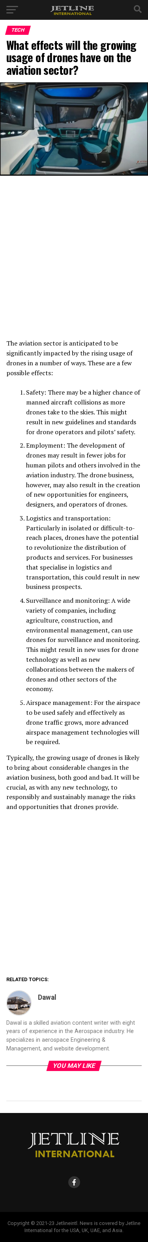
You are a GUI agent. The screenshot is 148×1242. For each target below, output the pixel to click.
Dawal (47, 997)
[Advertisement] (74, 261)
